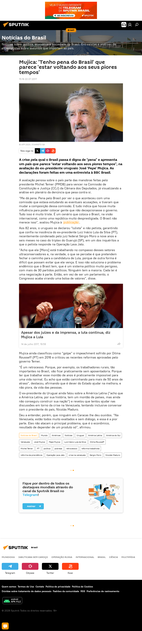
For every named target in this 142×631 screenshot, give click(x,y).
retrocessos (71, 448)
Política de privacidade (58, 586)
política (47, 448)
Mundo (44, 435)
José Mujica (39, 442)
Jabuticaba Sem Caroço (33, 557)
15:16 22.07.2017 (28, 79)
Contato (40, 586)
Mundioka (8, 557)
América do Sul (113, 435)
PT (38, 448)
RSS (83, 591)
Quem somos (9, 586)
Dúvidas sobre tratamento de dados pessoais (26, 591)
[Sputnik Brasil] (17, 27)
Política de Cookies (82, 586)
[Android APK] (12, 601)
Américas (56, 435)
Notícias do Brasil (29, 435)
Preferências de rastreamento (103, 591)
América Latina (95, 435)
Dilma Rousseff (97, 442)
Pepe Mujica (54, 442)
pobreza (58, 448)
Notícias (68, 435)
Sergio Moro (95, 455)
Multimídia (128, 557)
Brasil (102, 557)
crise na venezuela (77, 455)
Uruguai (80, 435)
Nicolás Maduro (112, 455)
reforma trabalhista (90, 448)
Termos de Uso (26, 586)
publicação (71, 222)
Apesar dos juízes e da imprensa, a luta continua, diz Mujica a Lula (65, 334)
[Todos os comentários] (5, 626)
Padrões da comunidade (66, 591)
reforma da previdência (31, 455)
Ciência (113, 557)
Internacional (85, 557)
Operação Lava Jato (55, 455)
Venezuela (25, 442)
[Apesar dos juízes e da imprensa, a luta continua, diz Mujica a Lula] (71, 306)
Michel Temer (27, 448)
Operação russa (61, 557)
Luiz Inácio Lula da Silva (75, 442)
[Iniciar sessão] (129, 24)
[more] (119, 343)
